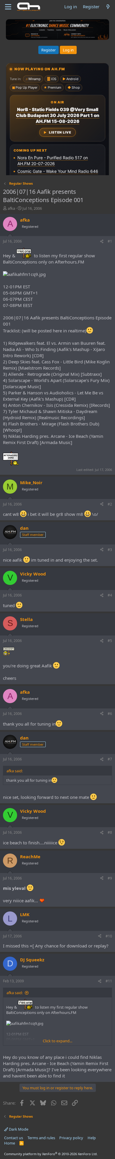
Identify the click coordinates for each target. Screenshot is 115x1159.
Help (92, 1137)
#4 (110, 595)
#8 (110, 832)
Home (9, 1143)
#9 (110, 878)
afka (11, 208)
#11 (109, 981)
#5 (110, 640)
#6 (110, 713)
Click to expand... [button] (57, 1040)
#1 (110, 241)
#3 (110, 549)
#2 (110, 504)
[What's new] (108, 6)
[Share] (102, 241)
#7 (110, 759)
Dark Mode (18, 1129)
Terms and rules (41, 1137)
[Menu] (8, 7)
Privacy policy (71, 1137)
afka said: (14, 992)
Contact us (13, 1137)
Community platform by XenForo (51, 1154)
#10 (109, 936)
